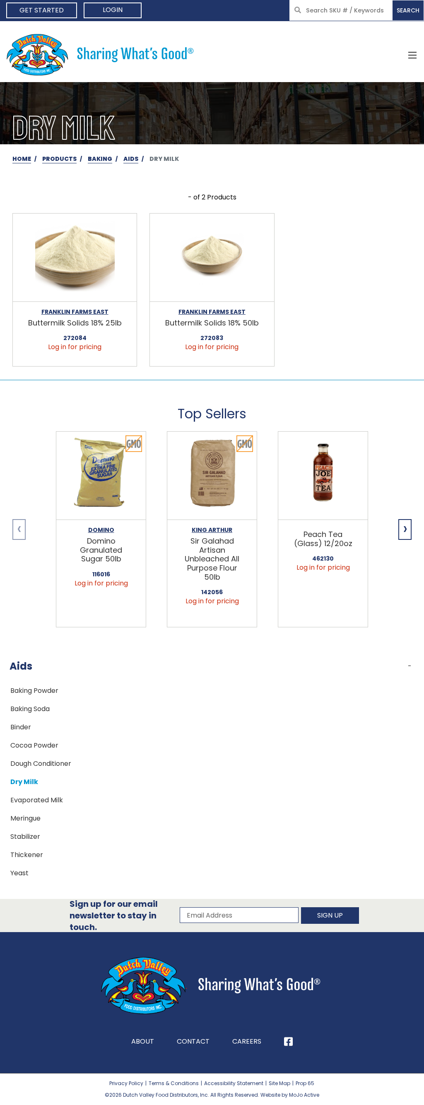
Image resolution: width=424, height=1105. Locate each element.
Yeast (19, 873)
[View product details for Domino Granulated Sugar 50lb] (101, 476)
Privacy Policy (126, 1083)
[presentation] (19, 529)
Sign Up (330, 915)
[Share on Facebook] (288, 1041)
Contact (193, 1041)
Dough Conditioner (40, 763)
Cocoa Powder (34, 745)
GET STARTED (41, 10)
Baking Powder (34, 690)
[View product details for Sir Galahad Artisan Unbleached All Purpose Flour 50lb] (212, 476)
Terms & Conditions (174, 1083)
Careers (246, 1041)
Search (408, 10)
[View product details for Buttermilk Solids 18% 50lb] (212, 258)
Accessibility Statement (233, 1083)
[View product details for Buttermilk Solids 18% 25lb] (75, 258)
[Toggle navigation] (412, 54)
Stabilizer (25, 836)
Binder (20, 727)
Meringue (25, 818)
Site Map (279, 1083)
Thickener (26, 855)
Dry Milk (24, 782)
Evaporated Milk (36, 800)
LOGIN (113, 10)
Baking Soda (30, 709)
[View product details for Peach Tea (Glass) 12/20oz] (323, 476)
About (142, 1041)
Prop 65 (305, 1083)
